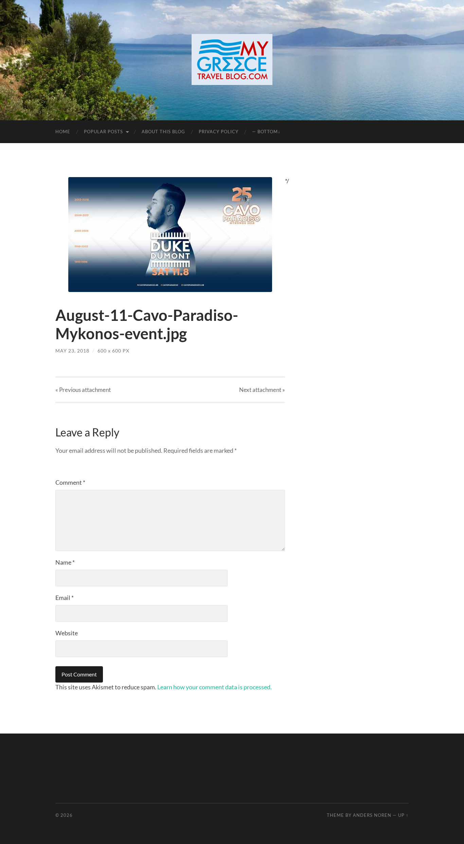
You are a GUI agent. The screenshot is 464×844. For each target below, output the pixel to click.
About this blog (163, 131)
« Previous (83, 389)
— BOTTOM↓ (266, 131)
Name (65, 562)
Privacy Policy (218, 131)
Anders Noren (372, 815)
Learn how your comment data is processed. (214, 687)
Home (62, 131)
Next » (262, 389)
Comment (70, 482)
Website (66, 633)
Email (64, 597)
